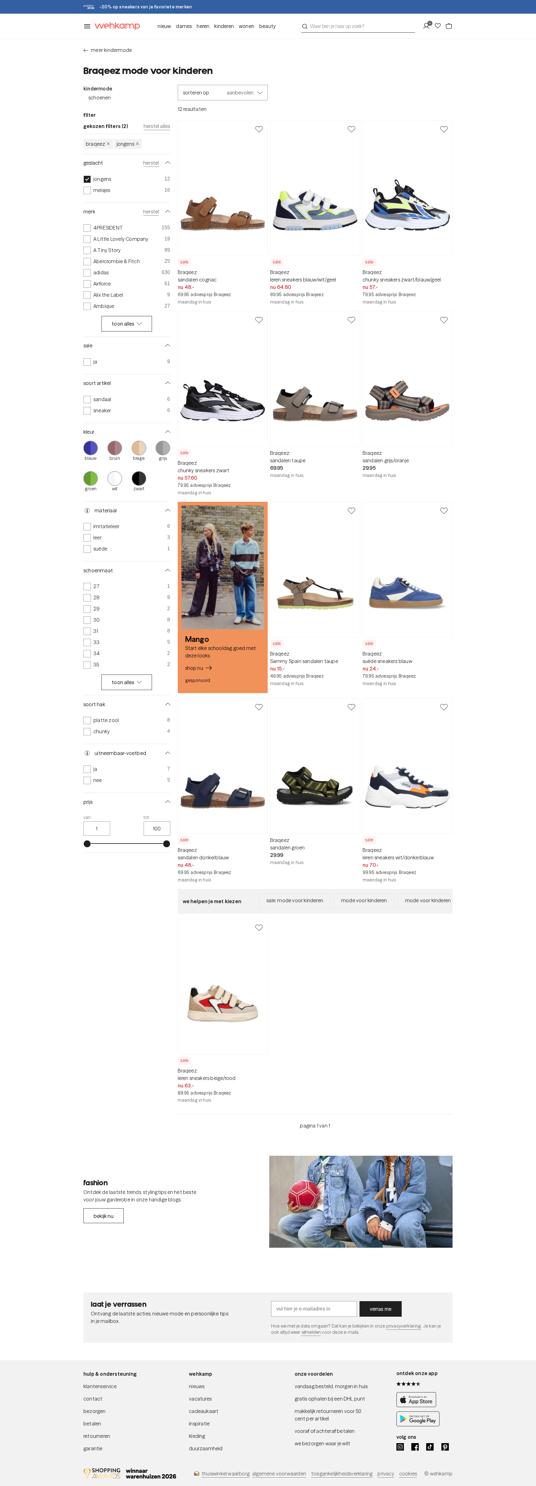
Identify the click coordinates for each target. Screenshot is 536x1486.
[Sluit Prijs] (166, 802)
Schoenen (99, 97)
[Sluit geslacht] (166, 163)
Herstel (151, 163)
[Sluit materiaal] (166, 510)
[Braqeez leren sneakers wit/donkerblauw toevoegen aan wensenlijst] (444, 707)
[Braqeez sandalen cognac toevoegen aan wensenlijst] (259, 129)
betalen (92, 1423)
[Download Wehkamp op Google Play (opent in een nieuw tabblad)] (418, 1424)
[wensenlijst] (439, 26)
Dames (184, 26)
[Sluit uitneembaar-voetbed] (166, 753)
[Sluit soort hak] (166, 704)
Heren (203, 26)
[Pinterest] (445, 1447)
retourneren (96, 1436)
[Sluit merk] (166, 211)
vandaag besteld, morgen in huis (331, 1386)
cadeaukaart (203, 1411)
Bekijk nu (104, 1216)
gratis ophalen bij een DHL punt (330, 1399)
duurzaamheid (205, 1448)
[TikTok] (430, 1447)
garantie (93, 1448)
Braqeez (95, 144)
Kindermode (97, 88)
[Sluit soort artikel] (166, 383)
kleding (197, 1436)
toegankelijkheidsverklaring (342, 1473)
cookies (408, 1473)
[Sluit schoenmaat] (166, 570)
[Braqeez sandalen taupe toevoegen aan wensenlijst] (351, 319)
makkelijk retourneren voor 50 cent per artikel (328, 1415)
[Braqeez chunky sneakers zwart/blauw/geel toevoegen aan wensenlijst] (444, 129)
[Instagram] (400, 1447)
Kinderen (224, 26)
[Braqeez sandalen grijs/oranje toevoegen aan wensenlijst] (444, 319)
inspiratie (199, 1423)
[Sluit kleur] (166, 432)
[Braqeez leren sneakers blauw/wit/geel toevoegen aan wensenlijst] (351, 129)
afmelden (311, 1332)
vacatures (200, 1399)
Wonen (246, 26)
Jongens (125, 144)
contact (92, 1399)
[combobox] (358, 26)
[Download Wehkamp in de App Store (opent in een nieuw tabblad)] (418, 1405)
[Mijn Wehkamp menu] (428, 26)
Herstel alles (157, 126)
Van (87, 818)
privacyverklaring (403, 1326)
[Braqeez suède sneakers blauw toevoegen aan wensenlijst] (444, 510)
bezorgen (94, 1411)
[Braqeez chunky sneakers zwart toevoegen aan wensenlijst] (259, 319)
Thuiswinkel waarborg (226, 1473)
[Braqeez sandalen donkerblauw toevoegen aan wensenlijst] (259, 707)
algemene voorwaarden (279, 1473)
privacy (385, 1473)
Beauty (267, 26)
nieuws (196, 1386)
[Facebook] (415, 1447)
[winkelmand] (449, 26)
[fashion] (361, 1202)
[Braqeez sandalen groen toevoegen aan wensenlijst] (351, 707)
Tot (146, 818)
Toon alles (123, 324)
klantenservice (100, 1386)
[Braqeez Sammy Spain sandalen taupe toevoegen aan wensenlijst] (351, 510)
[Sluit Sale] (166, 345)
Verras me (381, 1309)
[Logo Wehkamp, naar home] (115, 26)
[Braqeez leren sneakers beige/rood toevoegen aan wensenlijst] (259, 927)
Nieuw (164, 26)
